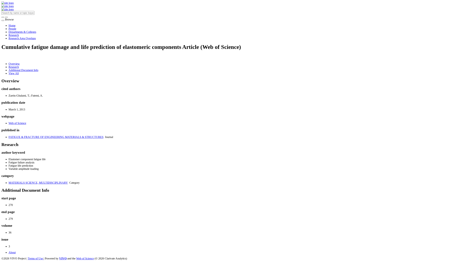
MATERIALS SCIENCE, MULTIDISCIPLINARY (38, 182)
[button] (2, 17)
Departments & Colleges (22, 31)
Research (14, 35)
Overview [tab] (14, 63)
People (12, 28)
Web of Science (17, 123)
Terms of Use (36, 258)
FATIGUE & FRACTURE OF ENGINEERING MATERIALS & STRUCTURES (56, 137)
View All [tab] (14, 73)
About (12, 252)
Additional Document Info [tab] (23, 70)
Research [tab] (14, 66)
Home (12, 25)
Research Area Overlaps (22, 38)
